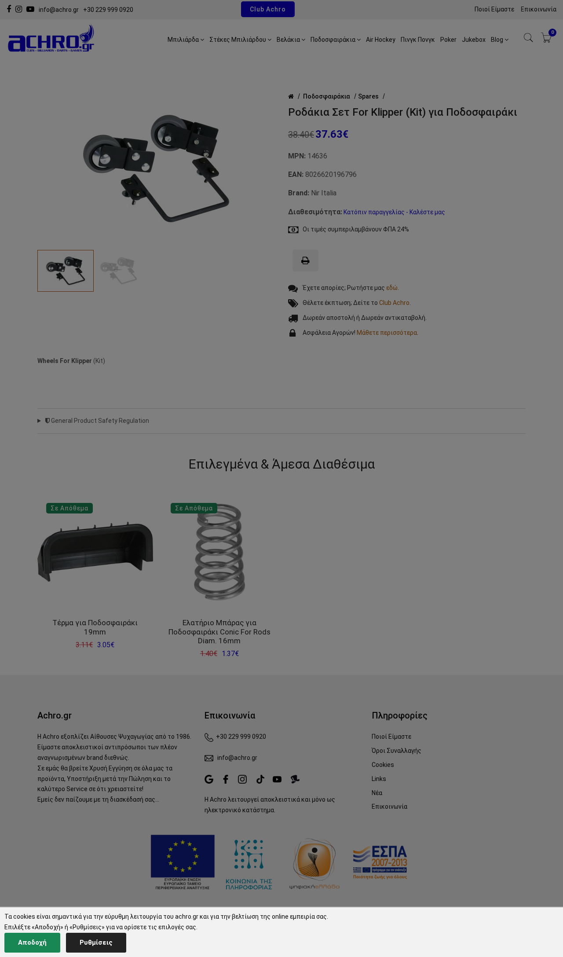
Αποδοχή (32, 942)
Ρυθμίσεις (96, 942)
